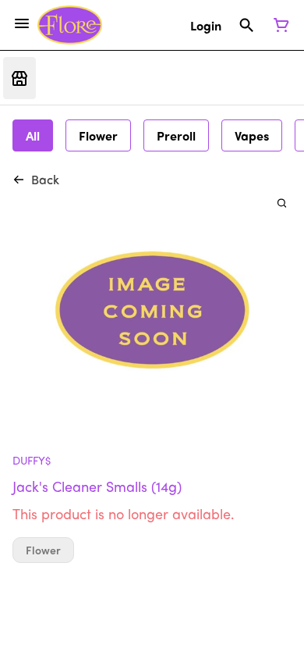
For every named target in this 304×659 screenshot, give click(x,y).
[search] (282, 202)
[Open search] (246, 25)
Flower (43, 550)
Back (45, 179)
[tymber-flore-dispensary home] (69, 25)
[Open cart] (278, 25)
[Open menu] (21, 23)
